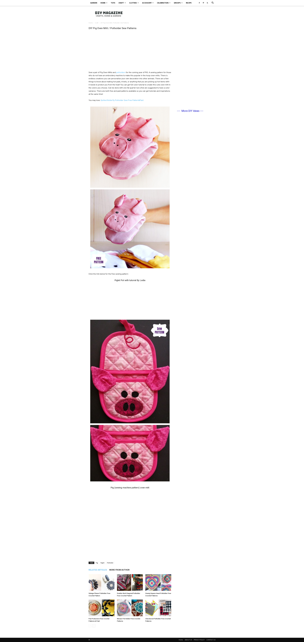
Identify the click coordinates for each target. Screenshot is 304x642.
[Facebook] (199, 3)
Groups (177, 3)
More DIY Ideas (190, 110)
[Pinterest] (203, 3)
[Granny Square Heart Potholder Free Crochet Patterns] (158, 582)
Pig (97, 563)
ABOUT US (188, 640)
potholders (120, 72)
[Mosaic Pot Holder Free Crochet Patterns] (130, 608)
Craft (121, 3)
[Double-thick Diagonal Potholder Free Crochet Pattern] (130, 582)
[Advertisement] (172, 14)
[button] (212, 3)
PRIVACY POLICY (199, 640)
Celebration (163, 3)
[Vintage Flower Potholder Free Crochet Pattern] (101, 582)
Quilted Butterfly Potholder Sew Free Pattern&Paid (122, 100)
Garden (93, 3)
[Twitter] (207, 3)
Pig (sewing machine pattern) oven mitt (130, 487)
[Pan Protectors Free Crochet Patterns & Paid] (101, 608)
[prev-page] (90, 625)
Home (102, 3)
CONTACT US (211, 640)
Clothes (133, 3)
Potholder (110, 563)
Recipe (189, 3)
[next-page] (93, 625)
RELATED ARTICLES (98, 570)
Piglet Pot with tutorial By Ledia (129, 280)
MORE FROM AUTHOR (119, 570)
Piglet (102, 563)
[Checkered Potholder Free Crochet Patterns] (158, 608)
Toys (113, 3)
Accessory (147, 3)
